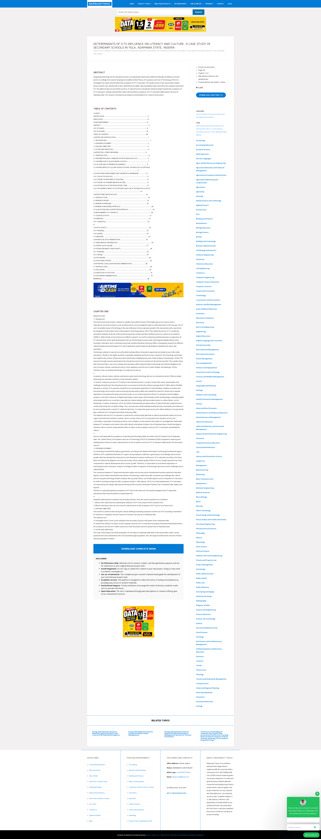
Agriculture (200, 187)
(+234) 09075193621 (183, 772)
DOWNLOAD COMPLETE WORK (138, 548)
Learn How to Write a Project (99, 798)
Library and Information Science (209, 456)
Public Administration (205, 574)
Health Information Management (209, 399)
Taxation (199, 661)
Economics (133, 793)
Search (198, 12)
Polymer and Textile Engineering (209, 556)
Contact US (158, 835)
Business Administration (206, 246)
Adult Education (202, 154)
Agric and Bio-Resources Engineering (211, 163)
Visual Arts (200, 697)
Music (198, 501)
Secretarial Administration (207, 628)
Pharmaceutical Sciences (206, 529)
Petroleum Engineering (205, 524)
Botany (199, 237)
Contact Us (93, 810)
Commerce (200, 273)
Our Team (92, 804)
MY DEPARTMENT (180, 4)
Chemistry (200, 259)
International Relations (205, 447)
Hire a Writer (93, 776)
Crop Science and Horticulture (208, 300)
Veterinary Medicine (204, 692)
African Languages (203, 159)
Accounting (200, 140)
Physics (199, 538)
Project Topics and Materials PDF (140, 821)
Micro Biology (201, 497)
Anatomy (199, 196)
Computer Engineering (205, 277)
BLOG (230, 4)
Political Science (202, 551)
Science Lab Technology (205, 619)
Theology (200, 674)
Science (199, 623)
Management (201, 465)
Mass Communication (204, 479)
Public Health (201, 578)
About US (150, 835)
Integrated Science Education (208, 443)
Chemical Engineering (205, 255)
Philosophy (200, 533)
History (199, 404)
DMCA (202, 835)
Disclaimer (189, 835)
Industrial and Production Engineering (211, 434)
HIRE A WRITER (196, 4)
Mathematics (201, 483)
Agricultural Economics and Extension (211, 175)
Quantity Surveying (204, 596)
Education (132, 798)
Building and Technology (206, 241)
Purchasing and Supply (205, 592)
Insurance (200, 438)
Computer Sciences (204, 286)
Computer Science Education (207, 282)
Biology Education (203, 228)
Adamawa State (221, 132)
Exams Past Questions (97, 793)
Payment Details (94, 815)
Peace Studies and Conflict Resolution (211, 520)
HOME (132, 4)
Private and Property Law (206, 560)
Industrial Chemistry (204, 422)
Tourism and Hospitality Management (211, 679)
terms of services (179, 835)
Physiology (200, 542)
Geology (199, 390)
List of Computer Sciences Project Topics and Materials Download (122, 51)
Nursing (199, 506)
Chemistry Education (204, 264)
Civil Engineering (203, 268)
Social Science (201, 632)
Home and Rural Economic (206, 408)
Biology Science (202, 232)
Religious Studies (203, 605)
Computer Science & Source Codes (141, 787)
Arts (197, 214)
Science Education (203, 614)
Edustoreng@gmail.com (180, 777)
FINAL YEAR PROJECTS (162, 4)
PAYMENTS (209, 4)
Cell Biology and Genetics (206, 250)
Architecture (201, 210)
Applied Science (202, 205)
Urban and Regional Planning (207, 688)
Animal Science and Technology (208, 201)
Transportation (202, 683)
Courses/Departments (97, 765)
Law (197, 452)
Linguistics (200, 461)
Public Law (200, 583)
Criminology (201, 295)
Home (95, 51)
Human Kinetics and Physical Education (211, 413)
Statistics (200, 656)
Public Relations (202, 587)
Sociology (200, 637)
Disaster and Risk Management (208, 304)
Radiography (201, 601)
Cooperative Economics (205, 291)
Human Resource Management (208, 417)
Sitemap (196, 835)
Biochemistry (201, 223)
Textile (199, 665)
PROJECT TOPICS (144, 4)
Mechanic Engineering (205, 488)
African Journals (94, 770)
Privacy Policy (167, 835)
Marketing (200, 474)
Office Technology (203, 510)
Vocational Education (204, 702)
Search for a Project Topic (98, 781)
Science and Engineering (206, 610)
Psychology (200, 569)
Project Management (204, 565)
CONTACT (220, 4)
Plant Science (201, 547)
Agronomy (200, 192)
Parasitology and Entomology (208, 515)
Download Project (95, 787)
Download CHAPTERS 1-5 (211, 95)
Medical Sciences (203, 492)
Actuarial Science (203, 150)
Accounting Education (205, 145)
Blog (90, 821)
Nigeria (198, 135)
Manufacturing (202, 470)
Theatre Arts (201, 670)
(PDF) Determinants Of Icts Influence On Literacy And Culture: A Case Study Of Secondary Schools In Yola (210, 129)
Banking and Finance (204, 219)
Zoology (199, 706)
